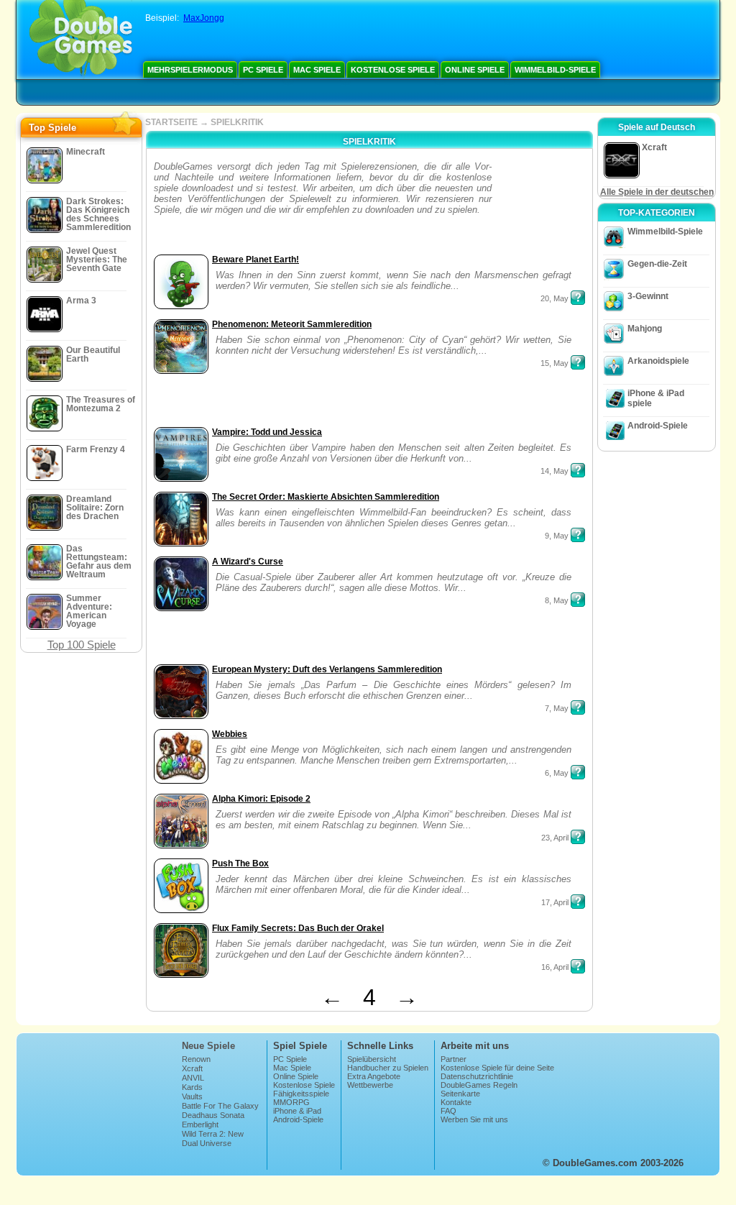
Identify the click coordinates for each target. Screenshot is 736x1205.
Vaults (192, 1096)
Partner (453, 1059)
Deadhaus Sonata (213, 1115)
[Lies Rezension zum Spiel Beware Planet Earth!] (578, 297)
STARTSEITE (171, 122)
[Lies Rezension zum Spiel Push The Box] (578, 901)
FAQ (448, 1111)
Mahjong (644, 329)
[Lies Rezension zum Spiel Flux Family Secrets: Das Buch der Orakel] (578, 966)
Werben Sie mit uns (474, 1119)
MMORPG (291, 1102)
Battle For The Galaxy (220, 1105)
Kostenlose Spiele (393, 69)
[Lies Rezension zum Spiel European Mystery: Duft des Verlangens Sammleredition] (578, 707)
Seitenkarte (460, 1093)
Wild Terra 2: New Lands (213, 1138)
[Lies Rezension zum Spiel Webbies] (578, 772)
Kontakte (456, 1102)
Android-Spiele (657, 426)
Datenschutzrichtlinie (477, 1076)
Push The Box (240, 863)
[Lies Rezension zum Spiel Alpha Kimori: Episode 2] (578, 837)
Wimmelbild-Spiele (555, 69)
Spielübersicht (371, 1059)
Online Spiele (475, 69)
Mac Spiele (317, 69)
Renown (196, 1059)
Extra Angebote (373, 1076)
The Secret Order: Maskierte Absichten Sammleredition (325, 497)
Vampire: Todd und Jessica (267, 432)
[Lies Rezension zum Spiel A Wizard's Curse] (578, 599)
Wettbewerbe (370, 1085)
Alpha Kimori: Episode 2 (261, 799)
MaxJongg (203, 18)
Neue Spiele (208, 1045)
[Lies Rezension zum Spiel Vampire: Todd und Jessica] (578, 470)
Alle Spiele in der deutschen (657, 192)
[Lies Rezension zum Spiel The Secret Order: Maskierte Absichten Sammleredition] (578, 535)
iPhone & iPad (297, 1111)
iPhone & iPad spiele (655, 398)
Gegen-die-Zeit (657, 264)
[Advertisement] (540, 206)
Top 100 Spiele (81, 644)
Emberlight (200, 1124)
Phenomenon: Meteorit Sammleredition (292, 324)
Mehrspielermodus (190, 69)
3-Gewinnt (647, 296)
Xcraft (192, 1068)
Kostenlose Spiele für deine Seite (497, 1067)
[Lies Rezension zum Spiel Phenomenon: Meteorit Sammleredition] (578, 362)
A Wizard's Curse (247, 561)
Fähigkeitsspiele (301, 1093)
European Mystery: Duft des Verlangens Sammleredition (327, 669)
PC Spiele (263, 69)
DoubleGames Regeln (479, 1085)
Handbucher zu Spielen (387, 1067)
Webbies (229, 734)
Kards (192, 1087)
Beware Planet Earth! (255, 260)
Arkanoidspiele (658, 361)
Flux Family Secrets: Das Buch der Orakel (298, 928)
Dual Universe (206, 1143)
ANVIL (193, 1077)
